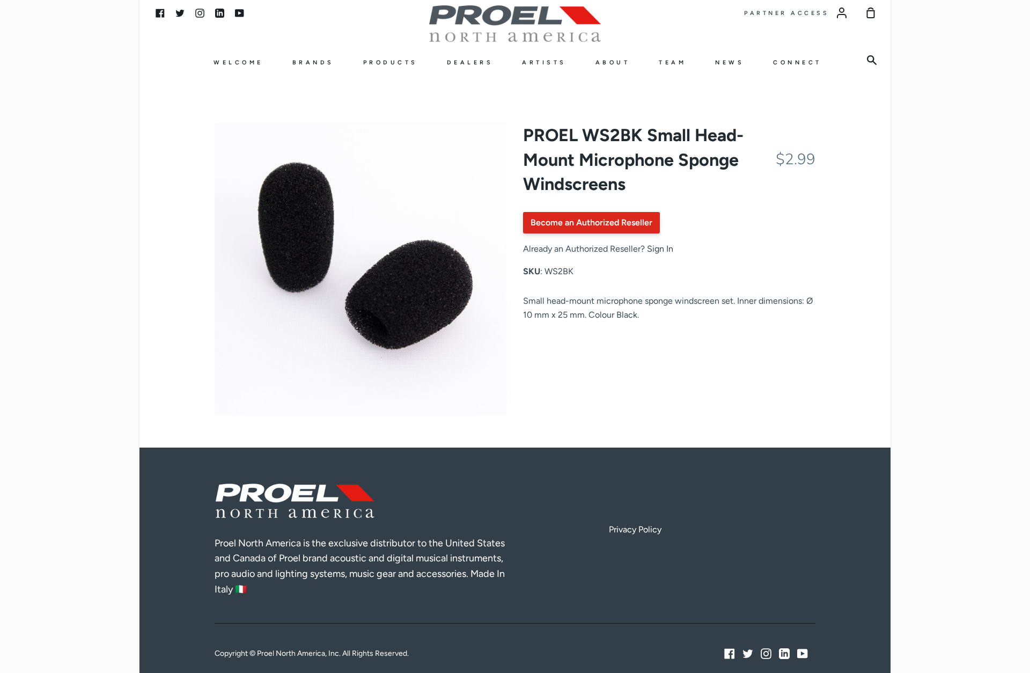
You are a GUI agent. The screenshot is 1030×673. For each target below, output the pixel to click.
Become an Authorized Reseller (591, 222)
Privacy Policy (635, 529)
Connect (797, 62)
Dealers (470, 62)
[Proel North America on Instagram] (766, 653)
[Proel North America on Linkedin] (784, 653)
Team (672, 62)
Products (390, 62)
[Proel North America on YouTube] (802, 653)
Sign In (660, 249)
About (612, 62)
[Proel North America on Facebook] (729, 653)
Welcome (238, 62)
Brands (313, 62)
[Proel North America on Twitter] (747, 653)
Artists (544, 62)
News (729, 62)
